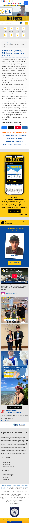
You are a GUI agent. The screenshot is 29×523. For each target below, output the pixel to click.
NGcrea (3, 488)
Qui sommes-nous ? (7, 460)
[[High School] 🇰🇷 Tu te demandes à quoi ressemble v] (14, 310)
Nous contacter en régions (8, 466)
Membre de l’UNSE (7, 464)
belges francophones (14, 438)
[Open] (25, 3)
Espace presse (6, 479)
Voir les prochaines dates (14, 521)
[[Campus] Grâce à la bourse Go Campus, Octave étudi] (14, 337)
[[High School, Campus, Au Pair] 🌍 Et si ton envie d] (14, 364)
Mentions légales (16, 485)
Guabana (25, 487)
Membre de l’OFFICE (7, 462)
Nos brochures (6, 477)
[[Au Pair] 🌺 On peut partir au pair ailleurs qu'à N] (14, 391)
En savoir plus (6, 420)
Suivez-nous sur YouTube (8, 475)
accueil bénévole (15, 446)
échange (11, 447)
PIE (17, 435)
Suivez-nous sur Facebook (8, 473)
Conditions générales (6, 485)
